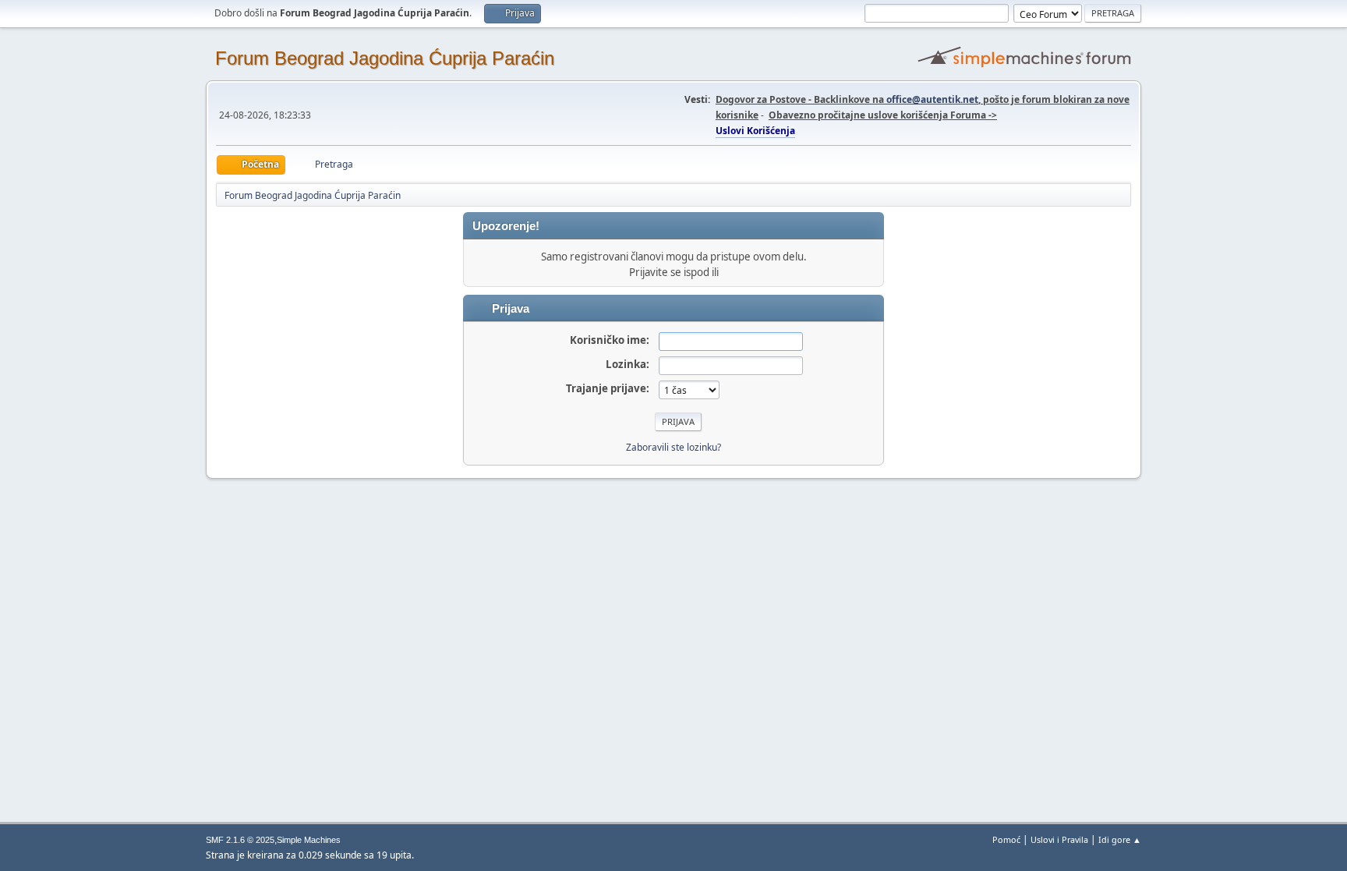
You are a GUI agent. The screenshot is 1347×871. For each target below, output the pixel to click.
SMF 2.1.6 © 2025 (240, 839)
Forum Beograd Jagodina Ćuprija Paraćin (384, 58)
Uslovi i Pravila (1059, 839)
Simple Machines (309, 839)
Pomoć (1006, 839)
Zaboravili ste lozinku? (673, 447)
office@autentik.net (932, 99)
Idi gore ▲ (1119, 839)
